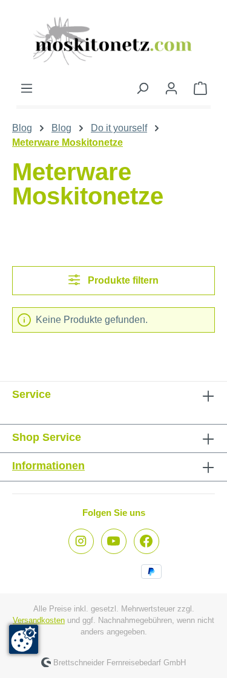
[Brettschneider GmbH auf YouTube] (114, 541)
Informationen (48, 466)
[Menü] (26, 88)
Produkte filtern (122, 280)
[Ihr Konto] (171, 88)
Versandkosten (39, 620)
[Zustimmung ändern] (23, 639)
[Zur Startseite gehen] (113, 41)
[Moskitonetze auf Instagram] (81, 541)
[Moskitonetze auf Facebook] (146, 541)
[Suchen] (142, 88)
